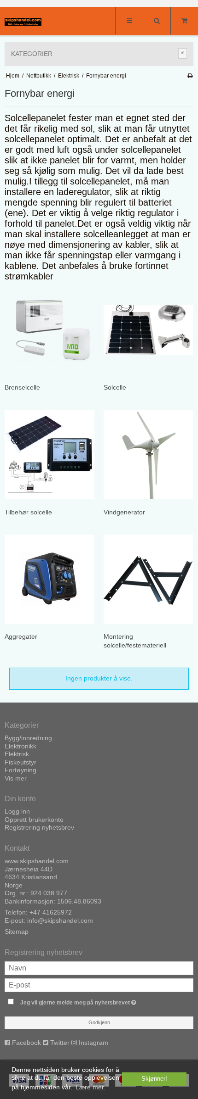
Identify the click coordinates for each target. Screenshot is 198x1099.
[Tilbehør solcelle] (49, 454)
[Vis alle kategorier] (182, 53)
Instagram (93, 1042)
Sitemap (17, 931)
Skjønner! (154, 1079)
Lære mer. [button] (90, 1087)
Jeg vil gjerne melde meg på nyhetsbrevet (87, 1000)
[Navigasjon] (129, 20)
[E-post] (99, 984)
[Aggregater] (49, 579)
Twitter (60, 1042)
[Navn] (99, 967)
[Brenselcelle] (49, 330)
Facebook (26, 1042)
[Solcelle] (148, 330)
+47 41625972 (50, 912)
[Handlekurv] (184, 20)
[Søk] (156, 20)
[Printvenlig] (189, 76)
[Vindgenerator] (148, 454)
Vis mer (16, 778)
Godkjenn (99, 1022)
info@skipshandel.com (60, 920)
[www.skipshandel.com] (23, 22)
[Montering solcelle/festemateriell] (148, 579)
